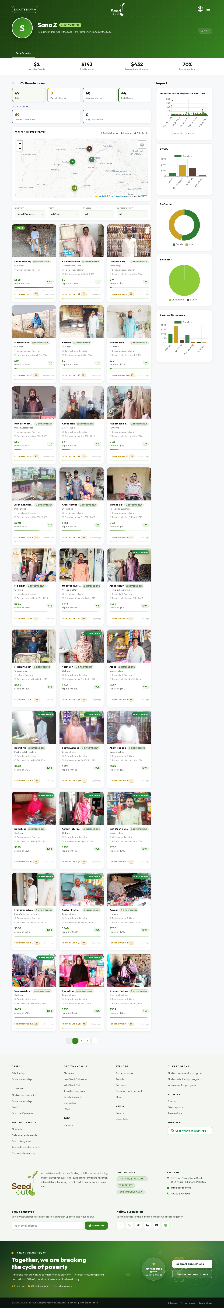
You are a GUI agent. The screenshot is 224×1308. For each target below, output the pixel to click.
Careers (68, 1125)
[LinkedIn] (147, 1225)
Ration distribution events (26, 1147)
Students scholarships (24, 1095)
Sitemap (172, 1101)
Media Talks (122, 1119)
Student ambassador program (185, 1073)
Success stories (124, 1073)
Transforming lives (74, 1091)
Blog (118, 1097)
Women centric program (182, 1085)
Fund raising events (23, 1141)
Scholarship (18, 1073)
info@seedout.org (181, 1187)
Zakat (15, 1107)
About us (69, 1073)
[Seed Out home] (25, 1183)
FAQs (67, 1108)
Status (87, 208)
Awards (120, 1079)
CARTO (143, 196)
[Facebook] (120, 1225)
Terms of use (175, 1113)
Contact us (70, 1102)
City (51, 208)
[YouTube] (156, 1225)
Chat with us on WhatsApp (190, 1130)
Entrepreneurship (22, 1079)
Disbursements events (24, 1135)
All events (17, 1129)
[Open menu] (208, 9)
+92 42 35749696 (180, 1193)
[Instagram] (129, 1225)
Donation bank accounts (129, 1091)
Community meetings (24, 1153)
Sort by (19, 208)
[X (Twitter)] (138, 1225)
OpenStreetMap (117, 196)
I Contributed (125, 208)
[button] (72, 161)
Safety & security (73, 1097)
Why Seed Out (72, 1085)
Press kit (120, 1113)
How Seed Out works (75, 1079)
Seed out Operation (23, 1113)
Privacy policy (175, 1107)
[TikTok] (165, 1225)
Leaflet (101, 196)
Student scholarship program (184, 1079)
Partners (121, 1085)
